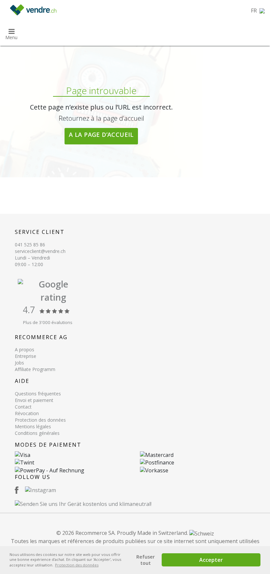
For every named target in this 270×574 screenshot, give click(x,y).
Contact (23, 407)
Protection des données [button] (76, 564)
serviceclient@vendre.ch (40, 251)
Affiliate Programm (35, 369)
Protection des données (40, 420)
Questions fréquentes (38, 393)
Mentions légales (33, 426)
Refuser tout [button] (145, 560)
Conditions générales (37, 433)
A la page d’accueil (101, 134)
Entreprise (25, 356)
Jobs (19, 363)
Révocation (27, 413)
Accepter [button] (211, 559)
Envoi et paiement (34, 400)
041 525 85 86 (30, 244)
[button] (258, 10)
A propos (24, 349)
